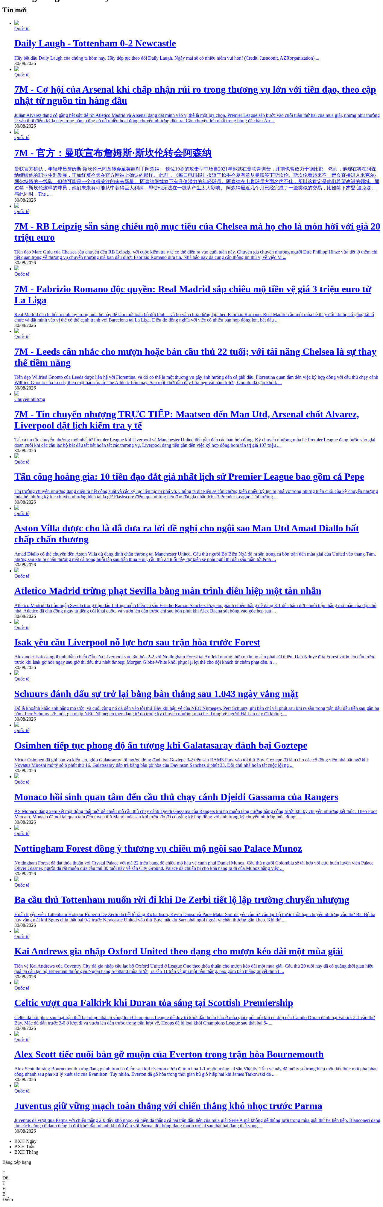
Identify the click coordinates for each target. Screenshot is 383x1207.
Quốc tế (21, 28)
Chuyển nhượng (29, 399)
